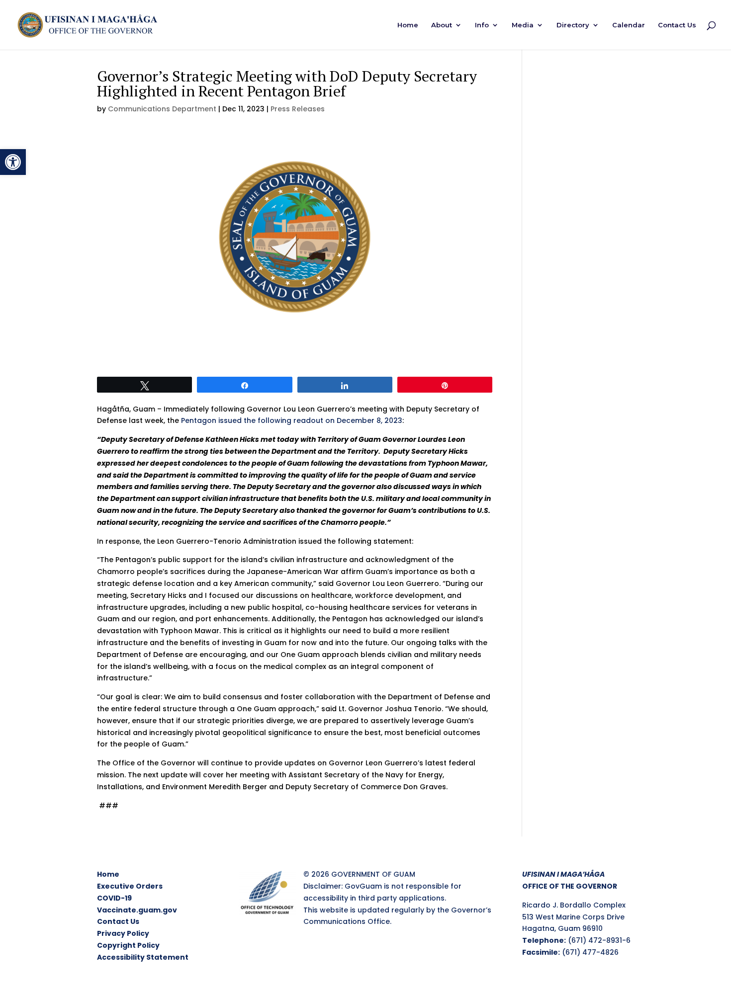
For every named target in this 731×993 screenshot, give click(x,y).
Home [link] (407, 25)
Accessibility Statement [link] (142, 957)
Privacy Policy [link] (123, 933)
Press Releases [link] (298, 109)
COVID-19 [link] (114, 898)
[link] (13, 162)
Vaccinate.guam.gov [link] (137, 910)
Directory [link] (572, 25)
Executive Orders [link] (130, 886)
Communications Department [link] (162, 109)
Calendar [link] (628, 25)
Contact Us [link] (677, 25)
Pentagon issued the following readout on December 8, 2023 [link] (290, 420)
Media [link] (523, 25)
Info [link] (482, 25)
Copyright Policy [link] (128, 945)
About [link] (441, 25)
